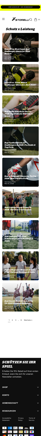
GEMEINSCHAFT (10, 403)
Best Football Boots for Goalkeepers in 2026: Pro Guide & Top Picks (20, 145)
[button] (30, 19)
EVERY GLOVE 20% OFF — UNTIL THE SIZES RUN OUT (21, 7)
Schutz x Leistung (20, 29)
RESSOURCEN (9, 411)
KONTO (5, 395)
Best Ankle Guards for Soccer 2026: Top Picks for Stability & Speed (19, 114)
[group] (20, 7)
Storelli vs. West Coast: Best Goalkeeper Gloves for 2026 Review (17, 51)
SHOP (5, 387)
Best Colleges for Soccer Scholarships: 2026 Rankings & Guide (19, 239)
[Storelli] (20, 19)
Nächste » (28, 320)
